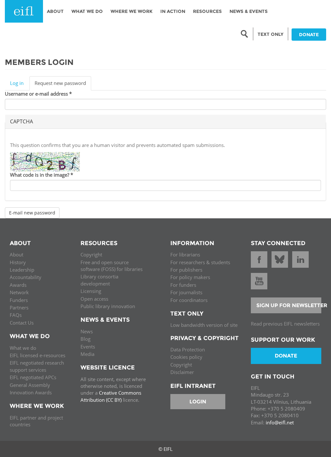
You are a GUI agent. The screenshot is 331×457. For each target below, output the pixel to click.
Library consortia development (99, 279)
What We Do (87, 11)
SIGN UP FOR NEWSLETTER (289, 305)
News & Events (249, 11)
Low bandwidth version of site (204, 325)
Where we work (132, 11)
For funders (183, 285)
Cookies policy (186, 357)
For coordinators (189, 300)
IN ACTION (172, 11)
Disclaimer (182, 372)
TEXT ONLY (270, 34)
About (55, 11)
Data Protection (187, 349)
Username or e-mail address (38, 93)
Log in (17, 83)
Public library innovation (107, 306)
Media (87, 354)
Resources (207, 11)
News (86, 331)
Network (19, 292)
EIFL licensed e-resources (37, 355)
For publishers (186, 269)
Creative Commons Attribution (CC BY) (110, 396)
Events (87, 346)
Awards (18, 285)
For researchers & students (200, 262)
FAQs (16, 315)
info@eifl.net (280, 422)
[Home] (24, 11)
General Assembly (30, 385)
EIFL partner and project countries (36, 421)
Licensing (90, 291)
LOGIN (197, 402)
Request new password (63, 85)
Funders (19, 300)
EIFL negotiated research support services (37, 366)
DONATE (309, 34)
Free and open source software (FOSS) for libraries (111, 265)
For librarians (185, 254)
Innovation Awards (31, 392)
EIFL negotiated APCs (33, 377)
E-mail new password (32, 213)
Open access (94, 299)
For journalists (186, 292)
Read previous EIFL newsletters (285, 323)
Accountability (25, 277)
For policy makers (190, 277)
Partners (19, 307)
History (18, 262)
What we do (23, 348)
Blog (85, 339)
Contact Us (22, 322)
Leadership (22, 269)
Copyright (91, 254)
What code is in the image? (41, 174)
